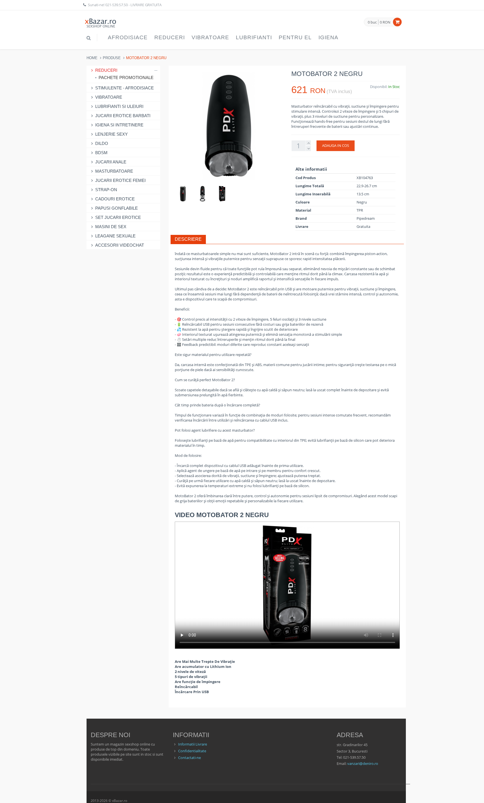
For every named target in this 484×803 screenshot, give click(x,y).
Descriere (188, 239)
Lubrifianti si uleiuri (119, 106)
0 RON (385, 22)
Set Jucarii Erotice (118, 217)
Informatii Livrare (192, 744)
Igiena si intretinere (119, 124)
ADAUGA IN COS (335, 145)
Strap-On (106, 189)
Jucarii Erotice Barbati (122, 115)
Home (92, 58)
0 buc (372, 22)
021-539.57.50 (116, 4)
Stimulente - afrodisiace (124, 87)
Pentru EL (295, 37)
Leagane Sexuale (115, 235)
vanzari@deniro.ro (362, 763)
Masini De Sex (110, 226)
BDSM (101, 152)
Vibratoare (210, 37)
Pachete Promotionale (126, 77)
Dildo (101, 143)
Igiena (328, 37)
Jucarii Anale (110, 161)
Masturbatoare (114, 171)
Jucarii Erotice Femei (120, 180)
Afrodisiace (128, 37)
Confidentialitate (192, 750)
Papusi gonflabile (116, 208)
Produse (112, 58)
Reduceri (169, 37)
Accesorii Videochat (119, 245)
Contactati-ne (189, 757)
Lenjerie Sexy (111, 134)
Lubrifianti (254, 37)
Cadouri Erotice (115, 198)
